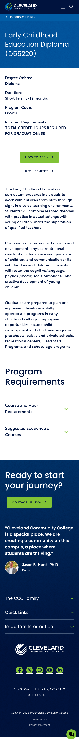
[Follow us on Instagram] (39, 670)
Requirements (36, 171)
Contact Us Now (27, 502)
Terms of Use (39, 719)
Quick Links (16, 612)
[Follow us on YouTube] (49, 670)
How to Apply (36, 157)
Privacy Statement (39, 724)
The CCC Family (22, 598)
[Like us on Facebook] (19, 670)
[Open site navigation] (62, 7)
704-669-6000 (40, 695)
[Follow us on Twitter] (29, 670)
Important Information (29, 626)
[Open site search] (71, 6)
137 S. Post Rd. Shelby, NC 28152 (39, 689)
